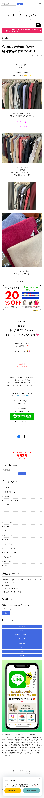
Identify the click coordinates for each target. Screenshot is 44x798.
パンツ (6, 531)
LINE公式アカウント (22, 635)
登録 (6, 613)
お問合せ (6, 585)
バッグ (6, 539)
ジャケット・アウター (11, 500)
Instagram (22, 403)
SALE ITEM (7, 487)
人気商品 (6, 496)
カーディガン (8, 522)
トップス (6, 505)
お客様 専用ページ (10, 492)
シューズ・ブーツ (9, 544)
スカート (6, 526)
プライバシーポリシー (10, 589)
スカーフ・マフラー (10, 552)
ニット (6, 518)
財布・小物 (7, 561)
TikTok (22, 647)
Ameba (22, 656)
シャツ (6, 513)
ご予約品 (6, 565)
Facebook (22, 639)
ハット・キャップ (9, 548)
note (22, 651)
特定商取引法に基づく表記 (12, 592)
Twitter (22, 631)
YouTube (22, 643)
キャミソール (8, 535)
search (20, 4)
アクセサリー (8, 557)
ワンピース (7, 509)
